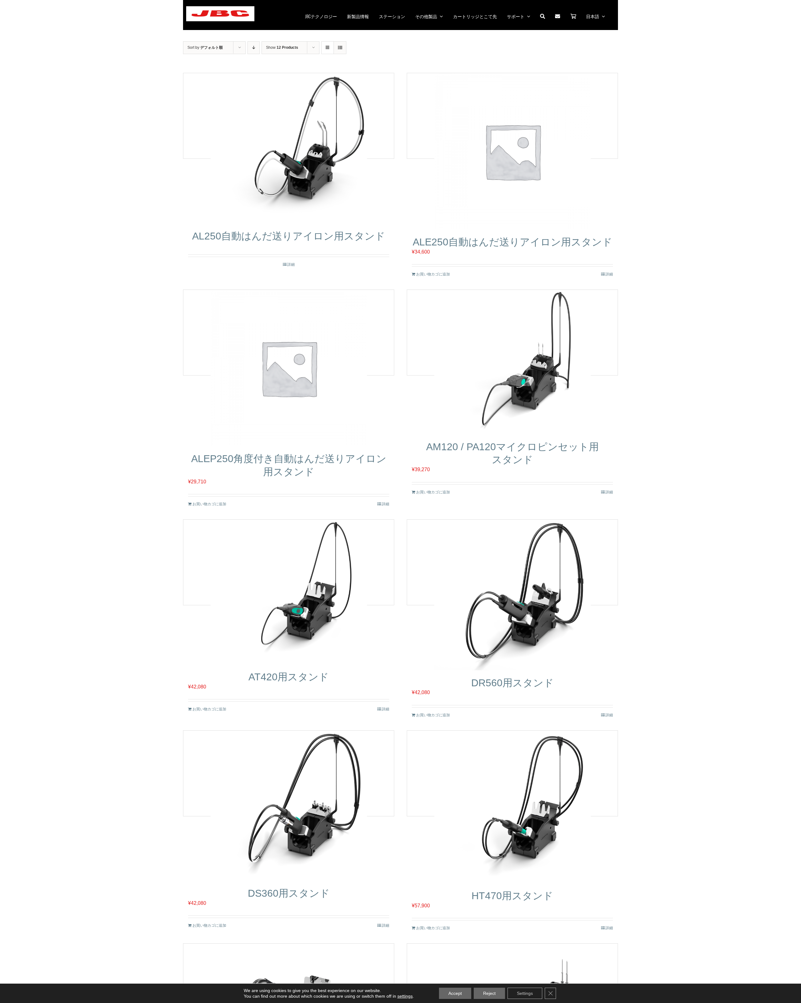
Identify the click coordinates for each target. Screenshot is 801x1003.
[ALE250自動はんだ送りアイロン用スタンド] (512, 151)
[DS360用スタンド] (288, 806)
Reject (489, 993)
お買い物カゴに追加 (433, 274)
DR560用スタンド (512, 682)
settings (405, 996)
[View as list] (340, 48)
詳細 (291, 264)
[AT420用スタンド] (288, 592)
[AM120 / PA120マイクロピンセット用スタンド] (512, 362)
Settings (525, 993)
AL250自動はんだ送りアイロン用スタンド (288, 236)
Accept (455, 993)
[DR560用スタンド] (512, 595)
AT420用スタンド (288, 677)
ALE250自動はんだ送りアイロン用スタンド (512, 242)
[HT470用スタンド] (512, 807)
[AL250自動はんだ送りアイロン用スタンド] (288, 148)
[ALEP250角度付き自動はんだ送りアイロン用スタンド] (288, 368)
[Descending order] (253, 47)
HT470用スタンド (512, 895)
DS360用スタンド (289, 893)
